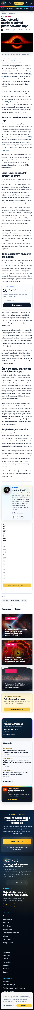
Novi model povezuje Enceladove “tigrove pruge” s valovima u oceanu (15, 751)
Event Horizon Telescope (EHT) (22, 137)
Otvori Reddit (12, 799)
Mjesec (18, 8)
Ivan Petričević (19, 490)
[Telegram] (21, 882)
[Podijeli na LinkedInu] (14, 60)
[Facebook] (13, 517)
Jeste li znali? (8, 929)
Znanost (6, 923)
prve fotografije (24, 99)
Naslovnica (4, 13)
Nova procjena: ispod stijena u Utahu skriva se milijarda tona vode (15, 773)
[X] (18, 517)
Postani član (15, 841)
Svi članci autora (17, 513)
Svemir (5, 916)
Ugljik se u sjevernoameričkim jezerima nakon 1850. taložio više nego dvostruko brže (17, 762)
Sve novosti (7, 781)
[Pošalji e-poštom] (20, 60)
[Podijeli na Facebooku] (4, 60)
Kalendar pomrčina (17, 735)
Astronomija (12, 13)
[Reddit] (25, 882)
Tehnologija (7, 926)
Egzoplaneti (28, 8)
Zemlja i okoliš (8, 943)
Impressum (7, 981)
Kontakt (5, 969)
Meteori (10, 8)
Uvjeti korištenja (8, 991)
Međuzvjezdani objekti (11, 933)
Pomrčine (6, 955)
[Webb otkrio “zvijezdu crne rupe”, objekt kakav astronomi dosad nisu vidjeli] (17, 652)
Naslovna (6, 952)
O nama (5, 972)
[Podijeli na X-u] (9, 60)
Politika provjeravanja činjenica (14, 988)
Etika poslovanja (9, 985)
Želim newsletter (17, 305)
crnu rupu (6, 150)
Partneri (5, 965)
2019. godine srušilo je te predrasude (16, 102)
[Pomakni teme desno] (31, 8)
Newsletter (7, 962)
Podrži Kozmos (16, 709)
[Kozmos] (6, 3)
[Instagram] (22, 517)
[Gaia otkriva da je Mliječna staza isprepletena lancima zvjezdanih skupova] (17, 679)
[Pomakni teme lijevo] (2, 8)
